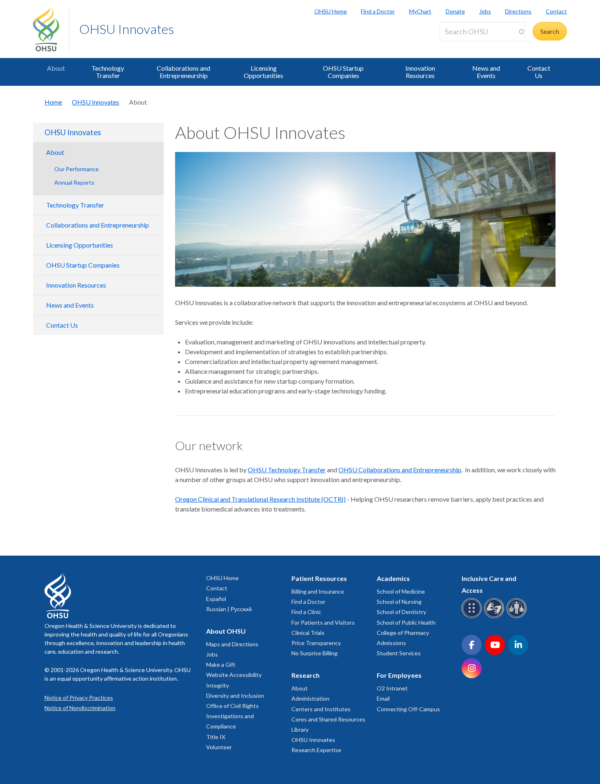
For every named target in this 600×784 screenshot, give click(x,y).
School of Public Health (406, 622)
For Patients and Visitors (323, 622)
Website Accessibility (234, 674)
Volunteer (219, 747)
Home (53, 102)
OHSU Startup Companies (343, 71)
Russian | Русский (229, 608)
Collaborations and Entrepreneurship (183, 71)
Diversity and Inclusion (235, 695)
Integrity (217, 685)
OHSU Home (330, 11)
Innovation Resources (420, 71)
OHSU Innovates (126, 29)
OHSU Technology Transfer (287, 470)
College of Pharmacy (403, 632)
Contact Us (538, 71)
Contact (556, 11)
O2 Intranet (392, 688)
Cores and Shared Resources (328, 719)
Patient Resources (319, 578)
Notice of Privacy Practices (78, 697)
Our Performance (76, 168)
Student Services (399, 653)
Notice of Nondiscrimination (80, 707)
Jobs (485, 11)
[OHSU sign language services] (495, 616)
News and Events (486, 71)
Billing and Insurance (317, 591)
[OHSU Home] (51, 29)
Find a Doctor (378, 11)
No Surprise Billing (314, 653)
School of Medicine (401, 591)
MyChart (420, 11)
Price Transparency (316, 642)
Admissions (391, 642)
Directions (518, 11)
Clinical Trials (307, 632)
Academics (393, 578)
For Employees (399, 675)
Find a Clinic (306, 611)
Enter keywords (465, 46)
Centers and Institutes (321, 709)
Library (300, 729)
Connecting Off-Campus (408, 709)
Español (216, 598)
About (56, 68)
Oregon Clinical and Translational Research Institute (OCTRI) (260, 499)
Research (305, 675)
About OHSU (226, 631)
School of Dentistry (401, 611)
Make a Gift (221, 664)
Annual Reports (74, 182)
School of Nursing (399, 601)
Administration (310, 698)
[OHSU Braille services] (473, 616)
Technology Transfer (107, 71)
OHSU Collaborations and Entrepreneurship (399, 470)
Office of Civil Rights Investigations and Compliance (232, 716)
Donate (455, 11)
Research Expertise (316, 749)
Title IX (215, 736)
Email (383, 698)
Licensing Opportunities (263, 71)
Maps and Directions (232, 644)
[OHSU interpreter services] (518, 616)
